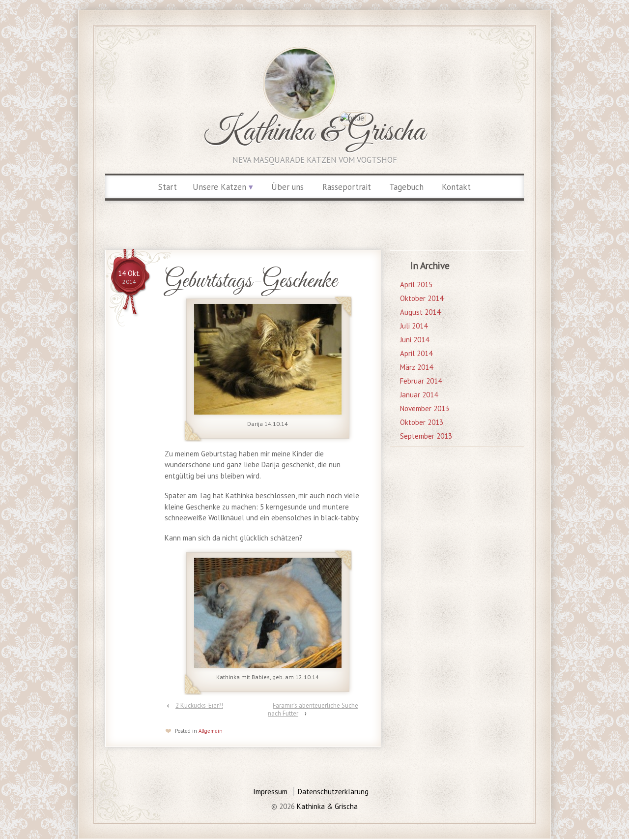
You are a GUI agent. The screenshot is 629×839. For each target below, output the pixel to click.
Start (167, 186)
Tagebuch (406, 186)
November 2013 (424, 408)
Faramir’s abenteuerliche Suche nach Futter (313, 709)
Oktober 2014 (421, 298)
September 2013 (426, 436)
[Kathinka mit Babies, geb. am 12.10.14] (267, 612)
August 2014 (420, 312)
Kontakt (456, 186)
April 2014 (416, 353)
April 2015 (416, 284)
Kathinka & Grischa (314, 132)
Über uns (287, 186)
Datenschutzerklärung (333, 791)
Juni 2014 (414, 339)
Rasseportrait (346, 186)
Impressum (270, 791)
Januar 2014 (419, 394)
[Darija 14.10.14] (267, 358)
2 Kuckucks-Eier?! (199, 705)
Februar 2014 (421, 381)
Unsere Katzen (219, 186)
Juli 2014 (414, 325)
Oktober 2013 (421, 422)
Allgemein (211, 730)
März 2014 (416, 367)
